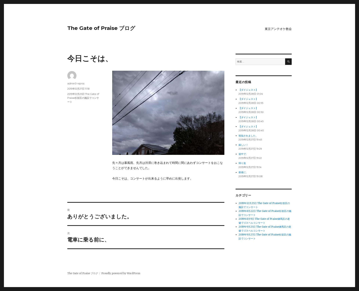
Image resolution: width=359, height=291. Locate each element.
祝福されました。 (248, 135)
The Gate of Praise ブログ (101, 28)
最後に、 (243, 172)
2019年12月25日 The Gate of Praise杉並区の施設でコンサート (83, 97)
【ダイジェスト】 (248, 89)
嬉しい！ (243, 144)
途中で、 (243, 154)
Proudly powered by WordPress (120, 273)
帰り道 (242, 163)
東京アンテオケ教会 (278, 29)
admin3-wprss (75, 83)
